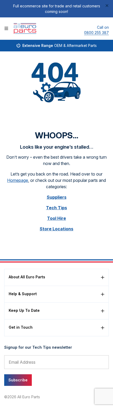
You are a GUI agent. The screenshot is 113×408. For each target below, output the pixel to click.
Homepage (17, 180)
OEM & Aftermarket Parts (59, 45)
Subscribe (18, 380)
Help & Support (23, 294)
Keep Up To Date (24, 310)
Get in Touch (21, 327)
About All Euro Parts (27, 277)
